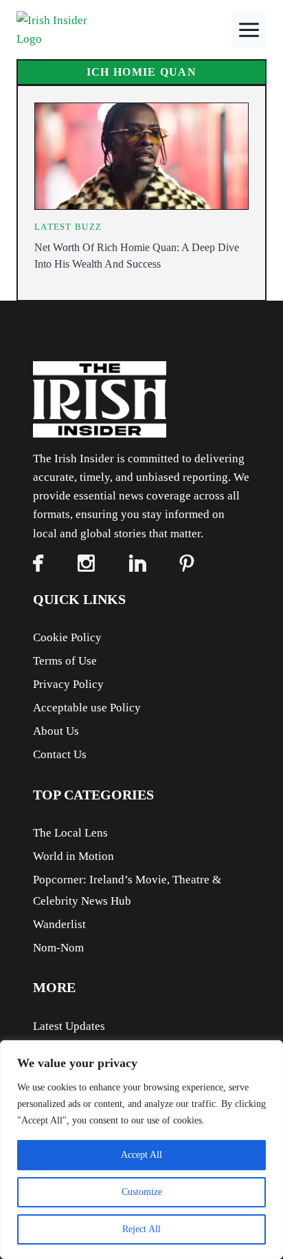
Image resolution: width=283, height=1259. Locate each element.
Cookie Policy (67, 637)
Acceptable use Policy (87, 707)
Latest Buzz (68, 227)
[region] (141, 1149)
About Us (56, 731)
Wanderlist (59, 924)
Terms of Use (65, 660)
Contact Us (60, 754)
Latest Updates (69, 1026)
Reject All (141, 1229)
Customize (142, 1192)
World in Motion (73, 856)
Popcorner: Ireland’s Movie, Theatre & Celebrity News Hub (127, 890)
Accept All (141, 1155)
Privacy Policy (68, 684)
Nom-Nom (58, 947)
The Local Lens (70, 832)
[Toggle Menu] (249, 29)
